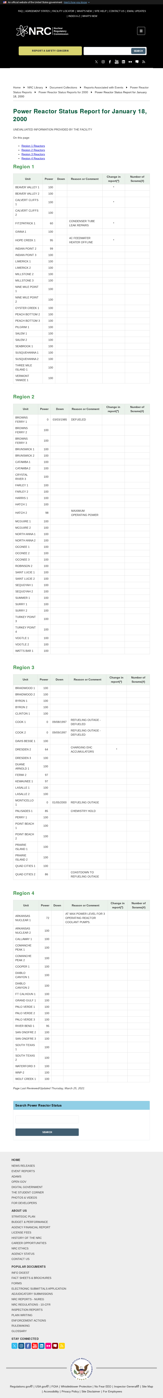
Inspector (125, 1386)
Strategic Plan (23, 1216)
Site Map (147, 1386)
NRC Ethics (20, 1248)
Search (138, 51)
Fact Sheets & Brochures (31, 1277)
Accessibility (51, 1391)
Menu (142, 30)
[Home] (76, 31)
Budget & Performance (30, 1221)
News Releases (23, 1165)
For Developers (24, 1203)
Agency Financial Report (31, 1227)
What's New (84, 11)
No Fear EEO (102, 1386)
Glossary (19, 1331)
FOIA (54, 1386)
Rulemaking (21, 1325)
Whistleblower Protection (76, 1386)
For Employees (112, 1391)
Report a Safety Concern (50, 50)
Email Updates (136, 11)
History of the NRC (27, 1237)
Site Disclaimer (91, 1391)
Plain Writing (22, 1315)
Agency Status (23, 1253)
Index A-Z (74, 16)
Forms (17, 1283)
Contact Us (116, 11)
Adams (16, 1176)
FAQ (20, 11)
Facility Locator (63, 11)
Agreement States (37, 11)
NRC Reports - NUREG (28, 1299)
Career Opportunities (29, 1243)
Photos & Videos (24, 1197)
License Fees (21, 1232)
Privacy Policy (70, 1391)
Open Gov (19, 1181)
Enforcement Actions (29, 1320)
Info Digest (20, 1272)
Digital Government (27, 1187)
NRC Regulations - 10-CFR (31, 1304)
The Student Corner (28, 1192)
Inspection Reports (27, 1309)
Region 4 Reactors (33, 158)
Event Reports (23, 1171)
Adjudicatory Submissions (32, 1293)
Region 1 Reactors (33, 145)
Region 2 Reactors (33, 150)
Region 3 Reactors (33, 154)
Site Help (100, 11)
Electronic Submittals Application (39, 1288)
